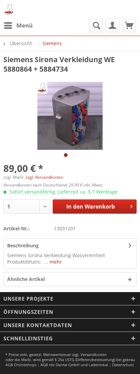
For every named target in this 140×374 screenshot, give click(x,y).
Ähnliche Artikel (26, 279)
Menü (24, 25)
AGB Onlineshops (20, 364)
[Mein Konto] (112, 25)
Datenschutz (123, 364)
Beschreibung (23, 245)
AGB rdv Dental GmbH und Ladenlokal (74, 364)
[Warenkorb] (129, 25)
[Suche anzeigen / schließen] (96, 25)
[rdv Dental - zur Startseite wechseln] (9, 9)
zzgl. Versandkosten (44, 177)
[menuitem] (18, 25)
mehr (55, 262)
